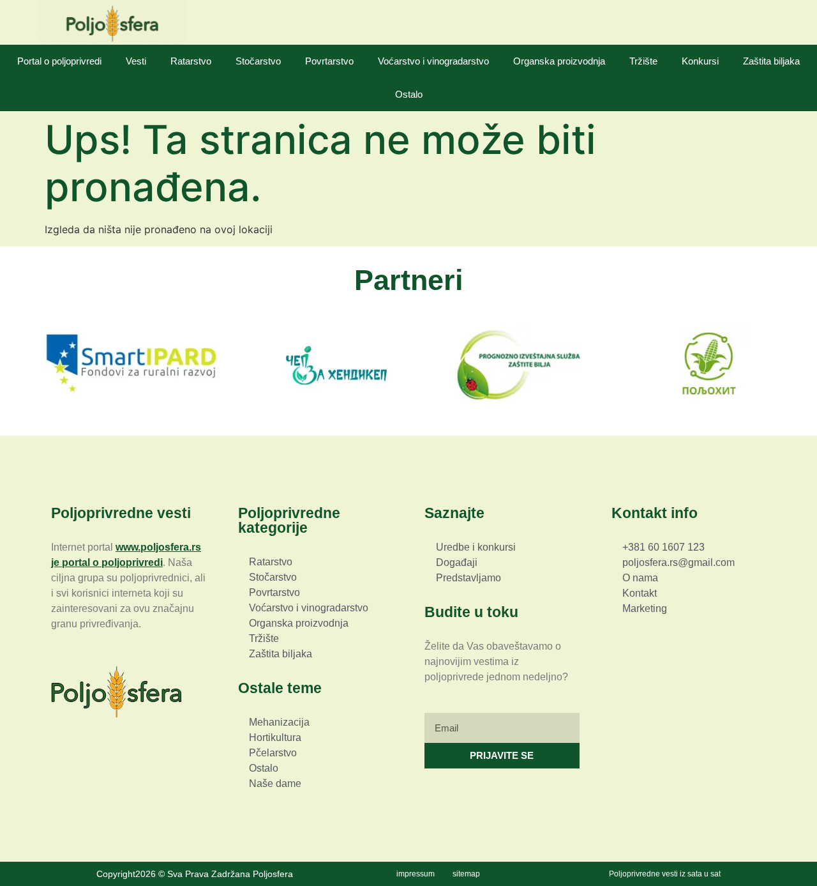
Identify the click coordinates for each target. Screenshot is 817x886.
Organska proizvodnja (559, 61)
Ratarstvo (190, 61)
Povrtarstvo (329, 61)
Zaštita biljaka (771, 61)
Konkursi (700, 61)
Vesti (136, 61)
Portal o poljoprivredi (59, 61)
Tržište (643, 61)
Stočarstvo (258, 61)
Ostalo (409, 94)
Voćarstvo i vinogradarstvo (433, 61)
